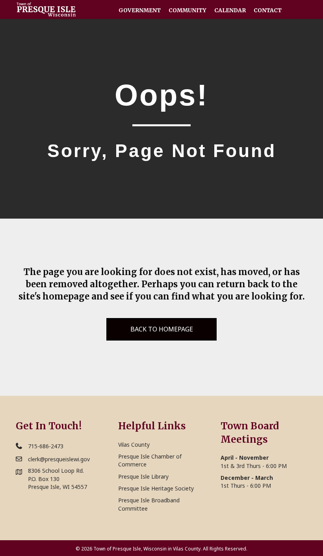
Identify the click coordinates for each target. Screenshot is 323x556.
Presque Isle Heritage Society (156, 488)
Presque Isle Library (143, 476)
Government (140, 10)
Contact (268, 10)
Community (187, 10)
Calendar (230, 10)
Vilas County (134, 444)
